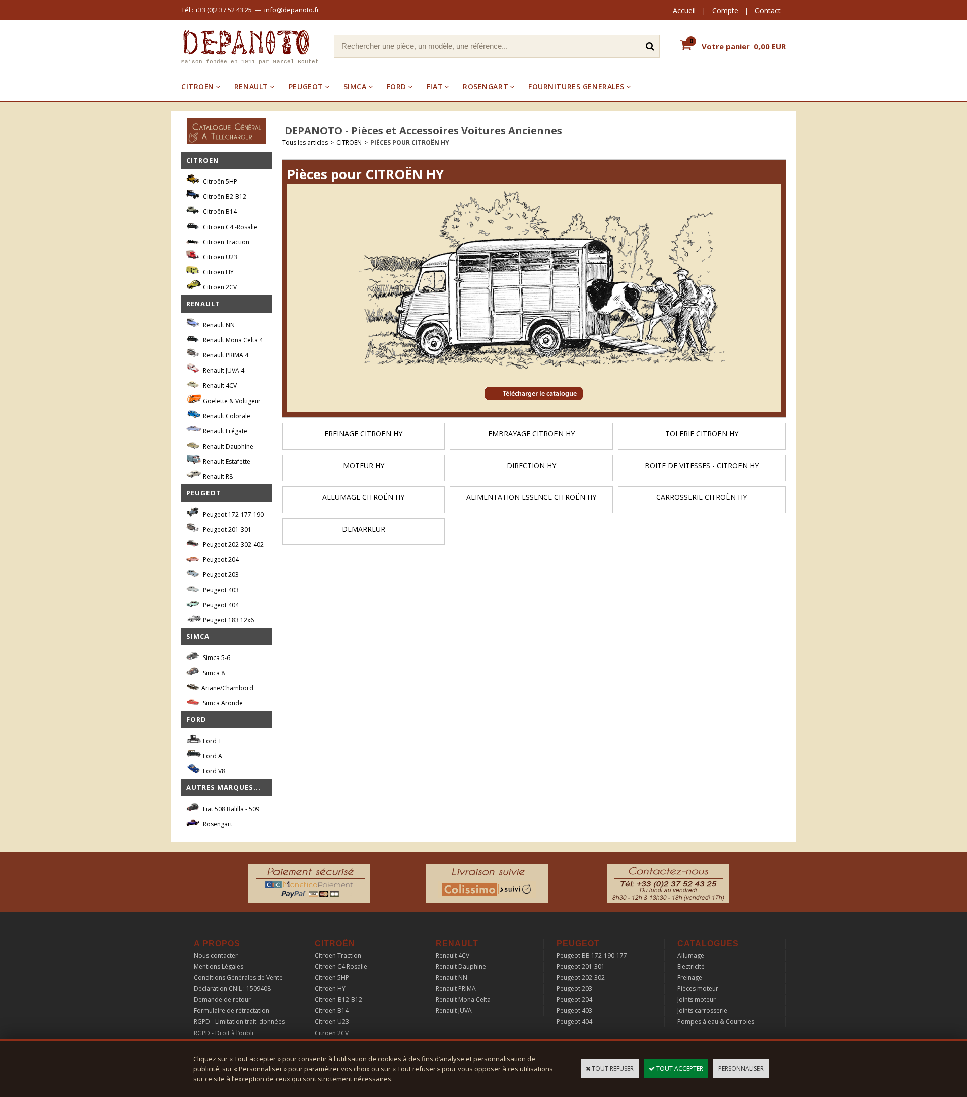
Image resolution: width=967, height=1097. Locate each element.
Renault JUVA (454, 1010)
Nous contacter (216, 955)
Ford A (211, 756)
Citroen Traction (338, 955)
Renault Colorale (225, 416)
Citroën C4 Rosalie (341, 966)
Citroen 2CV (332, 1033)
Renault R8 (217, 476)
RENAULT (251, 86)
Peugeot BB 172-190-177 (592, 955)
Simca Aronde (222, 703)
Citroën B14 (219, 211)
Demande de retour (222, 999)
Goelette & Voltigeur (231, 401)
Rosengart (216, 824)
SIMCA (355, 86)
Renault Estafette (225, 461)
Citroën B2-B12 (223, 196)
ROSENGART (485, 86)
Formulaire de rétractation (231, 1010)
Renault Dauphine (227, 446)
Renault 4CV (219, 385)
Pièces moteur (697, 988)
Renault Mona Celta (463, 999)
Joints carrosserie (702, 1010)
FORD (396, 86)
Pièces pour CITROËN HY (409, 142)
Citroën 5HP (219, 181)
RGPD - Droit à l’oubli (223, 1033)
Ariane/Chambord (227, 688)
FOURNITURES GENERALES (576, 86)
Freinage (689, 977)
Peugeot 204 (220, 559)
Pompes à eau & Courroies (715, 1021)
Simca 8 (213, 673)
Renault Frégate (224, 431)
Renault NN (218, 325)
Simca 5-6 (215, 657)
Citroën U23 (219, 257)
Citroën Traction (225, 242)
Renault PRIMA (456, 988)
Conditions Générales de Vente (238, 977)
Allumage (690, 955)
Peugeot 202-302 (581, 977)
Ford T (211, 741)
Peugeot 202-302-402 (232, 544)
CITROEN (349, 142)
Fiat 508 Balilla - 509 (230, 809)
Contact (768, 10)
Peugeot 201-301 (226, 529)
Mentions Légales (218, 966)
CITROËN (197, 86)
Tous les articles (305, 142)
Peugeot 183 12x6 (227, 620)
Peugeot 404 (220, 605)
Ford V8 (213, 771)
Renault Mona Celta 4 (232, 340)
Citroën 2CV (219, 287)
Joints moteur (696, 999)
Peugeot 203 (220, 574)
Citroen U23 (332, 1021)
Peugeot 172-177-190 (232, 514)
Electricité (691, 966)
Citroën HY (217, 272)
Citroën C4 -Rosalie (229, 227)
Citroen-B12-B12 (338, 999)
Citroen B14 (332, 1010)
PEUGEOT (306, 86)
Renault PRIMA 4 (224, 355)
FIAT (435, 86)
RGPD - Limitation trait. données (239, 1021)
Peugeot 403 (220, 590)
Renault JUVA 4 (222, 370)
